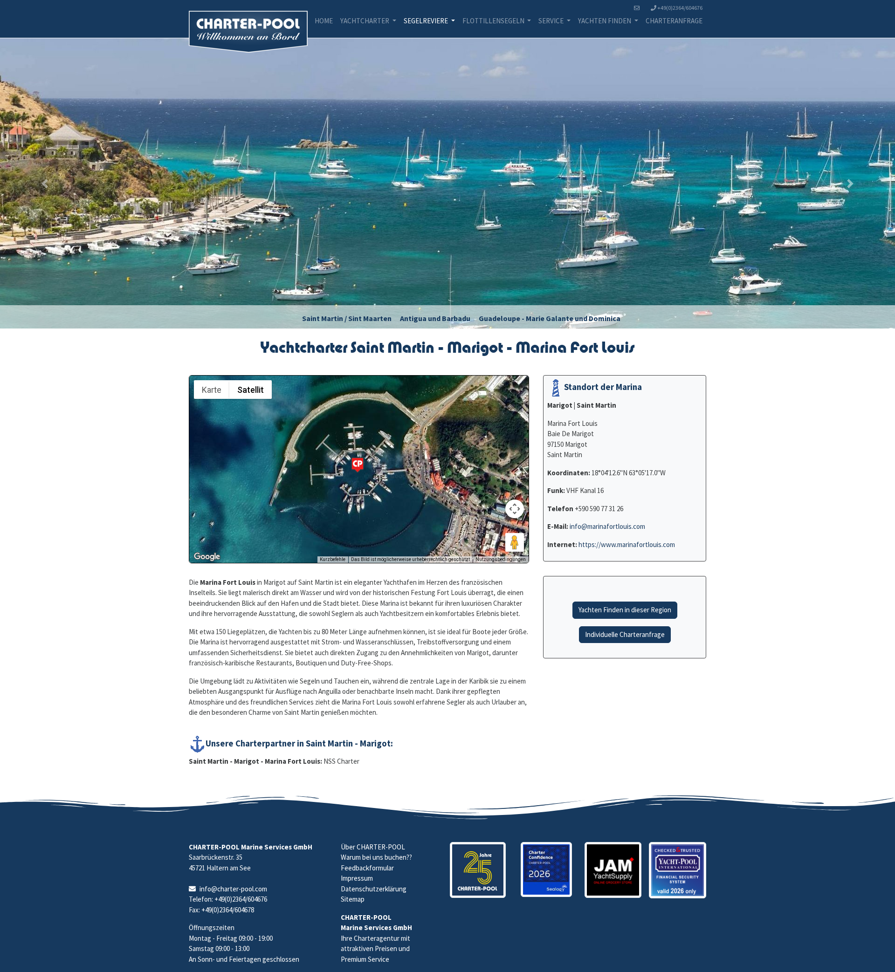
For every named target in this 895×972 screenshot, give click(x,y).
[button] (45, 183)
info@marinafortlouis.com (607, 526)
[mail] (638, 8)
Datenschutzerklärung (373, 888)
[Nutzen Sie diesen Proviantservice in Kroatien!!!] (613, 870)
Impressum (357, 878)
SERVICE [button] (551, 20)
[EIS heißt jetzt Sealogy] (546, 869)
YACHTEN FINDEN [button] (605, 20)
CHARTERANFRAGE (674, 20)
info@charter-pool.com (233, 888)
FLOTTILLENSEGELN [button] (494, 20)
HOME (324, 20)
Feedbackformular (367, 867)
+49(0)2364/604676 (679, 7)
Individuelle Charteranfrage (625, 634)
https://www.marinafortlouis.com (626, 544)
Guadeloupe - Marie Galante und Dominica (549, 318)
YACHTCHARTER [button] (365, 20)
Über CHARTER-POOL (373, 846)
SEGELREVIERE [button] (426, 20)
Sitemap (353, 899)
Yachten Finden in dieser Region (624, 609)
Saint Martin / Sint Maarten (347, 318)
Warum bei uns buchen (373, 857)
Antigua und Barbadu (435, 318)
